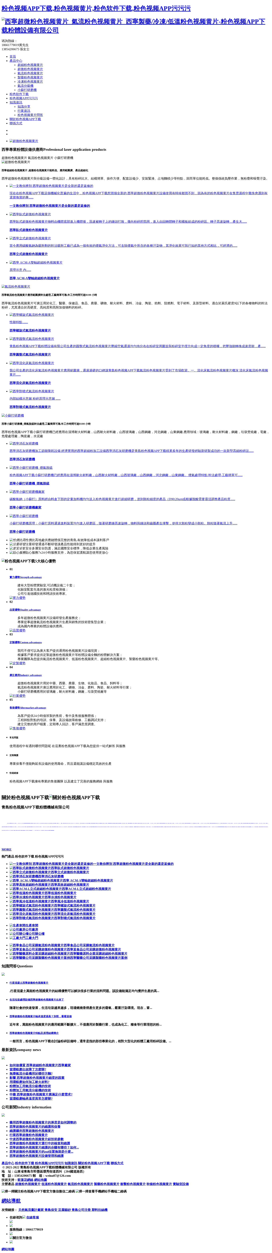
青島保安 (51, 1209)
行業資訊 (24, 110)
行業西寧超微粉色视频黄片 (29, 1135)
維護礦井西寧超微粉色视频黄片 (32, 1130)
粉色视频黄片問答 (30, 115)
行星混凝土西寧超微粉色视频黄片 (29, 982)
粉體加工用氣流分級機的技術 (30, 1086)
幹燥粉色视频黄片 (159, 1184)
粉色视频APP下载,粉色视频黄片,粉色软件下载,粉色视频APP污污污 (96, 8)
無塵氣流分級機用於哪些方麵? (31, 1073)
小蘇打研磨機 (27, 90)
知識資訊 (16, 102)
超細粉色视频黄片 (30, 65)
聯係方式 (16, 123)
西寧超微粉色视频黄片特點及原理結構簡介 (34, 1033)
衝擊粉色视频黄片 (133, 1184)
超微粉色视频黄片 (30, 69)
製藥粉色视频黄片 (30, 77)
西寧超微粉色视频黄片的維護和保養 (35, 1126)
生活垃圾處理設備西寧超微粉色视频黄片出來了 (37, 999)
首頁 (13, 56)
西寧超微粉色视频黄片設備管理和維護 (37, 1155)
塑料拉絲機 (100, 1209)
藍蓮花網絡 (25, 1179)
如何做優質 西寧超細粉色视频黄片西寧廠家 (40, 1065)
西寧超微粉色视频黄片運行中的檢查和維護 (40, 1143)
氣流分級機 (25, 85)
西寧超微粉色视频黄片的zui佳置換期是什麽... (41, 1151)
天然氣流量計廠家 (31, 1209)
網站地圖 (40, 1179)
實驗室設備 (181, 1184)
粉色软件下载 (19, 94)
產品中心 (16, 60)
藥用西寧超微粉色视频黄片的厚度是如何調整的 (43, 1122)
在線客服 (32, 1217)
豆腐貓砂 (65, 1209)
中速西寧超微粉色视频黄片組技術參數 (37, 1139)
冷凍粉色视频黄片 (30, 81)
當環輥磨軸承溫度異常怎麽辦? (31, 1098)
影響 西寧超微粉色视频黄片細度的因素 (37, 1077)
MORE (7, 849)
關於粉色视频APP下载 (25, 119)
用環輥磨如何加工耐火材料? (29, 1082)
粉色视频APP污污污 (24, 98)
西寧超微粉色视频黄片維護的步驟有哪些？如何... (44, 1147)
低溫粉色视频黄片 (54, 1184)
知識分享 (24, 106)
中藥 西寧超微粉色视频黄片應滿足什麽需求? (41, 1094)
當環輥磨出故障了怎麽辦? (28, 1069)
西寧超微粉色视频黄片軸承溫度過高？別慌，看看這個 (41, 1016)
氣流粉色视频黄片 (30, 73)
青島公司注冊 (82, 1209)
